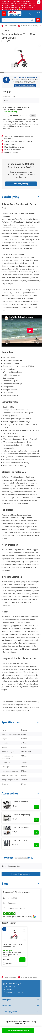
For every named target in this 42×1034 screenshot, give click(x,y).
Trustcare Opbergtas (20, 840)
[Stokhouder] (7, 830)
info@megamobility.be (16, 908)
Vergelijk (7, 41)
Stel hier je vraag (21, 184)
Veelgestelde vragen (13, 984)
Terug (6, 30)
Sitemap (22, 1023)
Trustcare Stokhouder (21, 827)
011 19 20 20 (12, 898)
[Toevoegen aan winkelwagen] (22, 959)
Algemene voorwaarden (14, 1022)
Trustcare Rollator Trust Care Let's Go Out (13, 945)
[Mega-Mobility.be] (14, 13)
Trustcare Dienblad (20, 802)
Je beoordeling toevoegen (21, 874)
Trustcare (25, 730)
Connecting (12, 903)
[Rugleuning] (7, 817)
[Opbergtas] (7, 843)
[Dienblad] (7, 805)
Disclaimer (26, 1022)
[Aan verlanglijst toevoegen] (24, 930)
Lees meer (7, 128)
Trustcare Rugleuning (21, 814)
